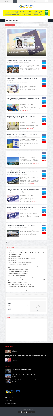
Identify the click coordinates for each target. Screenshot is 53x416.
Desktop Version (22, 409)
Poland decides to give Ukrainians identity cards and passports (22, 74)
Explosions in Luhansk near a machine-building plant (18, 259)
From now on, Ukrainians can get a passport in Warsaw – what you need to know (25, 41)
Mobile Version (30, 409)
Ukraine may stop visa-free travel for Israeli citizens (22, 129)
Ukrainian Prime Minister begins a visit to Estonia (17, 277)
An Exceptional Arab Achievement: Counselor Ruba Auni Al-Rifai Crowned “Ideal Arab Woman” (26, 247)
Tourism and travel (19, 57)
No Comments (26, 57)
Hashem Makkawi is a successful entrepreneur (17, 270)
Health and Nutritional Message (14, 251)
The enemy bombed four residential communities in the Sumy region (21, 281)
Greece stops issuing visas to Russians (18, 148)
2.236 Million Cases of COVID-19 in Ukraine (21, 364)
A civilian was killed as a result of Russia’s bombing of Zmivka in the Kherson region (23, 285)
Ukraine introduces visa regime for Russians (20, 202)
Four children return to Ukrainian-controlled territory (18, 266)
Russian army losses (12, 255)
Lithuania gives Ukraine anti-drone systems (16, 283)
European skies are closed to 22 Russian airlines (21, 220)
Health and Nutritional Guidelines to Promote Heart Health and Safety (21, 253)
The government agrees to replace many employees (18, 264)
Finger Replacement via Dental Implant (15, 245)
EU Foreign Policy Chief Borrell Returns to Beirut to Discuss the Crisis (27, 375)
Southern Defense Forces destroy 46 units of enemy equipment (20, 257)
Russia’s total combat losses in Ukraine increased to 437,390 (19, 279)
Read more (27, 66)
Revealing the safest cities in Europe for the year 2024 (22, 56)
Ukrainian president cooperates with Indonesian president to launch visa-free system (21, 112)
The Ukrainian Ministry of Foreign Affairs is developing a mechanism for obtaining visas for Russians (23, 185)
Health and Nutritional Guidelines (27, 24)
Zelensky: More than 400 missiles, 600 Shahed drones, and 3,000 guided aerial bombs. (24, 272)
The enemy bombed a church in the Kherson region (18, 268)
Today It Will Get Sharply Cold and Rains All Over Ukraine (24, 369)
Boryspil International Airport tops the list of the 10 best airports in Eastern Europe (22, 167)
